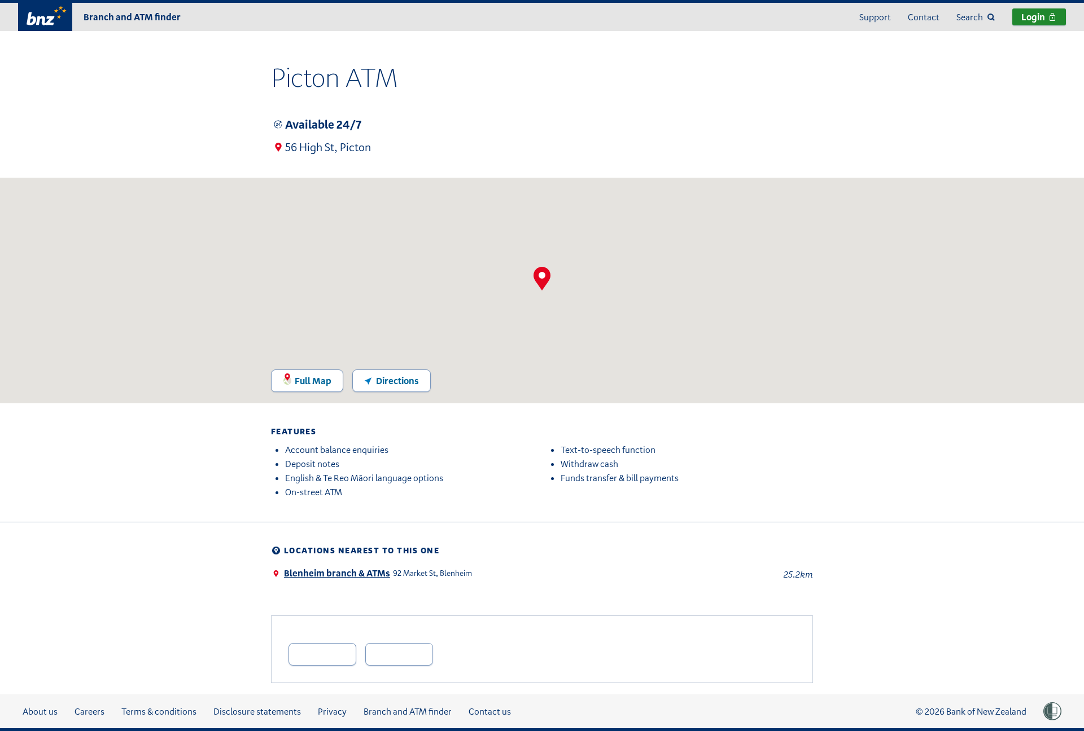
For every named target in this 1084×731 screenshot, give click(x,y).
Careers (89, 711)
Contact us (490, 711)
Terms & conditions (158, 711)
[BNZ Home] (45, 15)
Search (969, 17)
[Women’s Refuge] (1052, 711)
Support (875, 17)
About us (40, 711)
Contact (923, 17)
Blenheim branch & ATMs (337, 573)
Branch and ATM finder (132, 17)
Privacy (332, 711)
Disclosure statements (257, 711)
